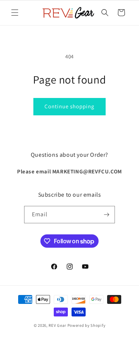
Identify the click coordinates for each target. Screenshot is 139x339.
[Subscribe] (106, 214)
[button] (15, 12)
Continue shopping (69, 106)
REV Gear (57, 325)
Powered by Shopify (86, 325)
